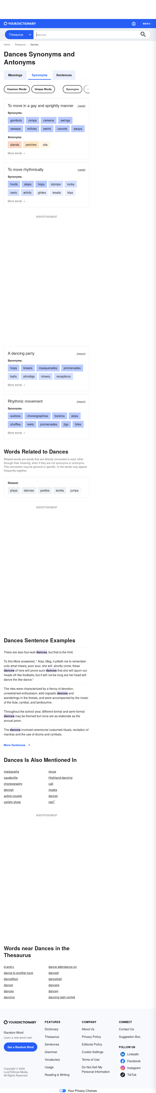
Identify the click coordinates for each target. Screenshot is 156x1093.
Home (7, 44)
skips (74, 416)
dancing (9, 997)
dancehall (55, 979)
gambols (16, 120)
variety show (12, 802)
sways (78, 128)
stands (14, 144)
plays (14, 490)
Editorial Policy (92, 1044)
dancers (54, 985)
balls (13, 376)
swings (65, 120)
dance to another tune (18, 973)
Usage (49, 1067)
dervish (9, 790)
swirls (47, 128)
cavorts (62, 128)
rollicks (32, 128)
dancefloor (11, 979)
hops (41, 184)
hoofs (14, 184)
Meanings (15, 75)
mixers (45, 376)
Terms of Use (90, 1059)
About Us (88, 1029)
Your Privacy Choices (82, 1090)
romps (32, 120)
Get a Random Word (21, 1047)
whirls (27, 192)
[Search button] (145, 34)
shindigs (29, 376)
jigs (66, 424)
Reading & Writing (57, 1074)
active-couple (13, 796)
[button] (133, 24)
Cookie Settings (92, 1052)
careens (48, 120)
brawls (27, 368)
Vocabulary (52, 1059)
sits (45, 144)
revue (52, 771)
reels (13, 192)
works (60, 490)
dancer (53, 796)
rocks (70, 184)
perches (31, 144)
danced (54, 973)
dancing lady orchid (62, 997)
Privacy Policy (91, 1036)
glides (42, 192)
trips (70, 192)
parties (44, 490)
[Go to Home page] (20, 23)
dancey (53, 991)
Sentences (64, 75)
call (51, 783)
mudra (53, 790)
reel (52, 802)
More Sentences (14, 745)
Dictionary (51, 1029)
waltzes (15, 416)
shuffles (15, 424)
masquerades (48, 368)
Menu (147, 23)
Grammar (51, 1052)
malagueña (11, 771)
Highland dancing (60, 777)
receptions (64, 376)
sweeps (15, 128)
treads (57, 192)
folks (78, 424)
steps (27, 184)
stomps (56, 184)
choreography (13, 783)
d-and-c (9, 967)
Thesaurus (16, 34)
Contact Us (126, 1029)
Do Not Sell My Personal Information (96, 1069)
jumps (74, 490)
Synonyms (39, 75)
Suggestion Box (129, 1036)
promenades (72, 368)
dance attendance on (63, 967)
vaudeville (11, 777)
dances (29, 490)
